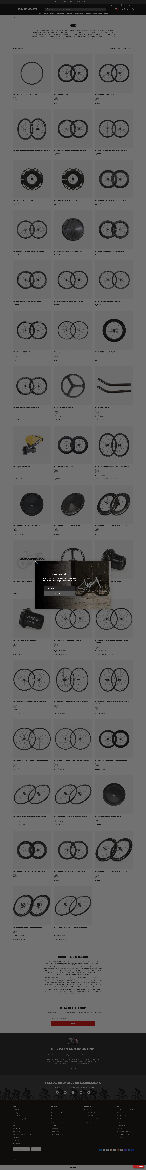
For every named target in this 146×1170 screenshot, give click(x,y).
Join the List (59, 594)
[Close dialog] (36, 562)
